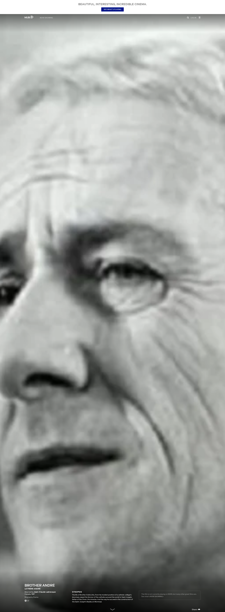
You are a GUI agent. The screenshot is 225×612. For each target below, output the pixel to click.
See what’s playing (112, 9)
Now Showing (46, 18)
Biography (28, 597)
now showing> (157, 596)
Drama (35, 597)
